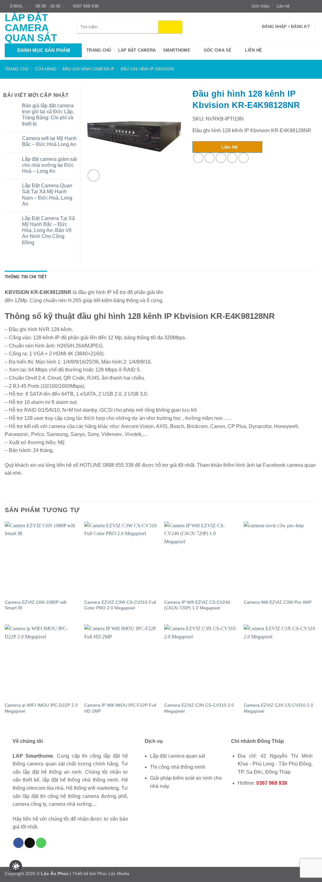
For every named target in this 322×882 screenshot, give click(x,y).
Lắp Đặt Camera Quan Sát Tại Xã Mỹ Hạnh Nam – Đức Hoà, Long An (47, 194)
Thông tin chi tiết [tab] (26, 276)
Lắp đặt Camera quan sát (31, 28)
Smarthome (176, 50)
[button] (93, 175)
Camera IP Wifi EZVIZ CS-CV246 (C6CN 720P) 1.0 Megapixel (197, 605)
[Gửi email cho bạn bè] (221, 158)
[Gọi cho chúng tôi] (41, 843)
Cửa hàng (46, 69)
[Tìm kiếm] (255, 27)
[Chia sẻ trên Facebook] (198, 158)
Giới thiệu (260, 6)
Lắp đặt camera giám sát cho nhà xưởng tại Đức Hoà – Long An (49, 165)
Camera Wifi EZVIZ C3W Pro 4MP (278, 602)
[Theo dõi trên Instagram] (302, 6)
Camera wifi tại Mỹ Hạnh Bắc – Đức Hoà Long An (49, 141)
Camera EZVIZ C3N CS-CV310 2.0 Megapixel (199, 708)
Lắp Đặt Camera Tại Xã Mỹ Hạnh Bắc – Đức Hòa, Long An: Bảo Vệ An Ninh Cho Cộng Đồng (48, 230)
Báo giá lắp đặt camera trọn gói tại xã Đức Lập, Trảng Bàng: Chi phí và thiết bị (48, 115)
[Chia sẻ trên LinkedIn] (243, 158)
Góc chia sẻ (218, 50)
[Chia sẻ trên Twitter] (209, 158)
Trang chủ (98, 50)
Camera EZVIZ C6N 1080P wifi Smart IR (35, 605)
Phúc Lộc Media (113, 873)
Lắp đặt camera (137, 50)
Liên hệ (283, 6)
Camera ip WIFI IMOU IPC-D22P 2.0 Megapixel (41, 708)
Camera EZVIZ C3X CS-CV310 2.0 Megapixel (278, 708)
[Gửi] (170, 26)
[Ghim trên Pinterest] (232, 158)
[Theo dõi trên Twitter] (308, 6)
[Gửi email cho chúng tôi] (314, 6)
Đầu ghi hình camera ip (88, 69)
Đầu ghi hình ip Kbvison (147, 69)
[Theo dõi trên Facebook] (296, 6)
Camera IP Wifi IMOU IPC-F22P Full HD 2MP (120, 708)
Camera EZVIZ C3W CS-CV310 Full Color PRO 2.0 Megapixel (120, 605)
